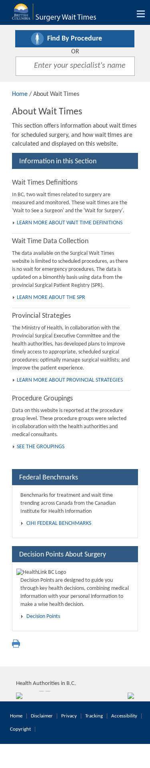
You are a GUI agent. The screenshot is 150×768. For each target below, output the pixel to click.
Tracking (94, 716)
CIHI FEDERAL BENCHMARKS (58, 523)
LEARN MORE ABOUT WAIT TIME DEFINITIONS (69, 223)
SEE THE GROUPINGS (40, 447)
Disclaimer (42, 716)
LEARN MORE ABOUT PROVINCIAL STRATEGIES (70, 380)
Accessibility (124, 716)
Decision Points (43, 617)
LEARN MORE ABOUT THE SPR (51, 298)
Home (20, 94)
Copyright (20, 729)
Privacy (69, 716)
